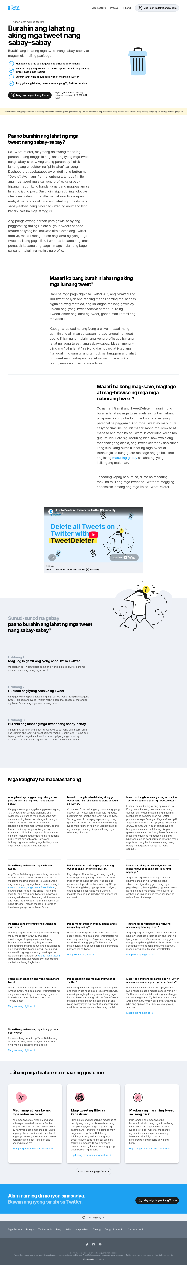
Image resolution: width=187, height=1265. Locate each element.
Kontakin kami (135, 1229)
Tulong (127, 8)
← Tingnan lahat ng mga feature (26, 22)
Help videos (82, 1229)
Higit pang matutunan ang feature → (32, 1148)
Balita (68, 1229)
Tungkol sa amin (114, 1229)
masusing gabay (124, 458)
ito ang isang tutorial (49, 955)
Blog (58, 1229)
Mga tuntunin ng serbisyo (93, 1259)
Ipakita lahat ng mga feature (93, 1171)
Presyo (114, 8)
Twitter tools (45, 1229)
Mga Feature (99, 8)
